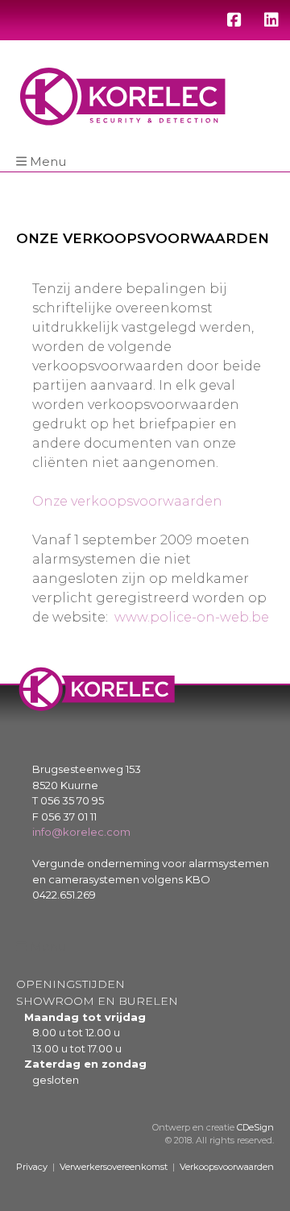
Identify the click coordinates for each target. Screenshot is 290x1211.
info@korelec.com (81, 831)
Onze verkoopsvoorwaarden (127, 501)
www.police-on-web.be (191, 617)
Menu (48, 161)
